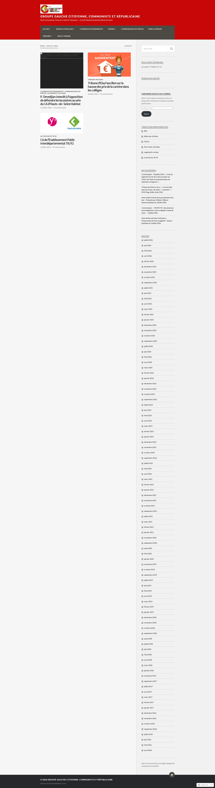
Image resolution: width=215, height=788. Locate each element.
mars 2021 (148, 522)
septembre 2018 (150, 633)
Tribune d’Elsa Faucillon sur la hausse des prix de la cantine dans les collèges (108, 87)
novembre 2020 (150, 538)
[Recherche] (171, 48)
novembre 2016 (150, 718)
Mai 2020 (148, 553)
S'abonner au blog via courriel (156, 94)
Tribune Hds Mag (95, 79)
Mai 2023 (148, 415)
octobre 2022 (149, 452)
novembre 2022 (150, 447)
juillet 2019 (148, 580)
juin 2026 (147, 245)
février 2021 (149, 527)
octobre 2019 (149, 569)
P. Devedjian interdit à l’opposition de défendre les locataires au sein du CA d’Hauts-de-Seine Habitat (61, 100)
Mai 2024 (148, 357)
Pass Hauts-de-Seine (152, 147)
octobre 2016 (149, 724)
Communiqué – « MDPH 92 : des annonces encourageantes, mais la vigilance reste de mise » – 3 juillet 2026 (157, 210)
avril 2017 (148, 692)
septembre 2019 (150, 575)
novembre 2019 (150, 564)
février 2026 (149, 261)
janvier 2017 (149, 708)
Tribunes (47, 36)
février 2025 (149, 314)
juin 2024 (147, 352)
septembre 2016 (150, 729)
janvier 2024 (149, 378)
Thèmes (111, 29)
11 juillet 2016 (46, 108)
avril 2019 (148, 596)
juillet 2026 (148, 240)
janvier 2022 (149, 490)
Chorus (146, 141)
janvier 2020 (149, 559)
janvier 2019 (149, 612)
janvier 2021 (149, 532)
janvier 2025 (149, 320)
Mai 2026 (148, 251)
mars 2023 (148, 426)
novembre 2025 (150, 272)
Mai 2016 (148, 745)
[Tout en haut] (172, 775)
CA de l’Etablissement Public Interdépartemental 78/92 (57, 141)
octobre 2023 (149, 394)
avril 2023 (148, 421)
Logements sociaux (56, 93)
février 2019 (149, 607)
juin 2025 (147, 293)
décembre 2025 (150, 266)
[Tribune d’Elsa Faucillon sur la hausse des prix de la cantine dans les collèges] (109, 64)
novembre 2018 (150, 623)
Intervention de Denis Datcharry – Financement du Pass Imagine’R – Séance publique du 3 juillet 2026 (156, 220)
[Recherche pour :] (158, 48)
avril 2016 (148, 750)
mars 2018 (148, 665)
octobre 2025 (149, 277)
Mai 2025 (148, 298)
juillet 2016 (148, 734)
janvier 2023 (149, 437)
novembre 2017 (150, 676)
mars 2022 (148, 479)
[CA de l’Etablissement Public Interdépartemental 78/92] (61, 123)
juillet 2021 (148, 516)
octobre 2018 (149, 628)
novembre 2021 (150, 500)
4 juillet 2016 (93, 94)
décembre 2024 (150, 325)
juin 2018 (147, 649)
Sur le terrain (64, 36)
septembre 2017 (150, 681)
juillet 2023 (148, 405)
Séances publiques (64, 29)
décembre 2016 (150, 713)
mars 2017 (148, 697)
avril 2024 (148, 362)
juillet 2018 (148, 644)
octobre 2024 (149, 336)
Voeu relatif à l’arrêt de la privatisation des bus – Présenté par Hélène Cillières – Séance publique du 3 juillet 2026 (157, 200)
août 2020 (148, 548)
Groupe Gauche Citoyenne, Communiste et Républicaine (90, 16)
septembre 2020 (150, 543)
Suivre (146, 114)
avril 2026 (148, 256)
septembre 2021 (150, 511)
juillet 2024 (148, 346)
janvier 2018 (149, 670)
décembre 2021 (150, 495)
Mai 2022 (148, 468)
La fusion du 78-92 (48, 136)
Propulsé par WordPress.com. (53, 783)
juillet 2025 (148, 288)
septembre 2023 (150, 399)
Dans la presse (155, 29)
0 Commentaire (60, 108)
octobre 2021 (149, 506)
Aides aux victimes (151, 136)
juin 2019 (147, 585)
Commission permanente (91, 29)
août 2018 (148, 639)
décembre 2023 (150, 383)
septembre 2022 (150, 458)
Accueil (46, 29)
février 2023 (149, 431)
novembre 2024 (150, 330)
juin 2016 (147, 739)
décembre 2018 (150, 617)
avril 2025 (148, 304)
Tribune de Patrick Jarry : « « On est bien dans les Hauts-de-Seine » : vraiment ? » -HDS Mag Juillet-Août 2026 (156, 189)
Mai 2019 (148, 591)
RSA (145, 131)
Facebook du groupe (150, 78)
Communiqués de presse (132, 29)
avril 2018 (148, 660)
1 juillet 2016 (45, 147)
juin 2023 (147, 410)
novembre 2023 (150, 389)
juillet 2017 (148, 686)
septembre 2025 (150, 282)
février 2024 (149, 373)
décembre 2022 (150, 442)
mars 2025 (148, 309)
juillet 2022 (148, 463)
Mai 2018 (148, 654)
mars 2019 (148, 601)
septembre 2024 (150, 341)
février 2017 (149, 702)
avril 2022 (148, 474)
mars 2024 (148, 367)
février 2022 (149, 484)
